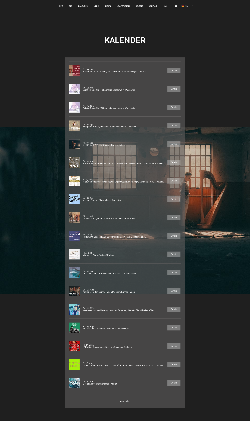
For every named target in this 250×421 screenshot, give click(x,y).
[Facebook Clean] (171, 6)
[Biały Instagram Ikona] (165, 6)
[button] (97, 71)
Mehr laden (125, 401)
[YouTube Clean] (176, 6)
